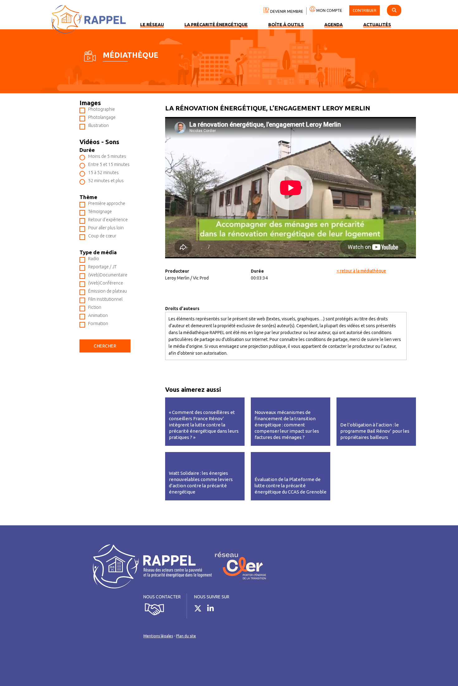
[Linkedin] (212, 609)
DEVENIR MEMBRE (286, 11)
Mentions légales (158, 636)
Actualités (377, 24)
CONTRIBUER (364, 10)
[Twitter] (200, 609)
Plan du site (186, 636)
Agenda (333, 24)
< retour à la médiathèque (361, 270)
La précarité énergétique (216, 24)
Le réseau (152, 24)
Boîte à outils (286, 24)
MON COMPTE (328, 10)
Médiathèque (130, 55)
